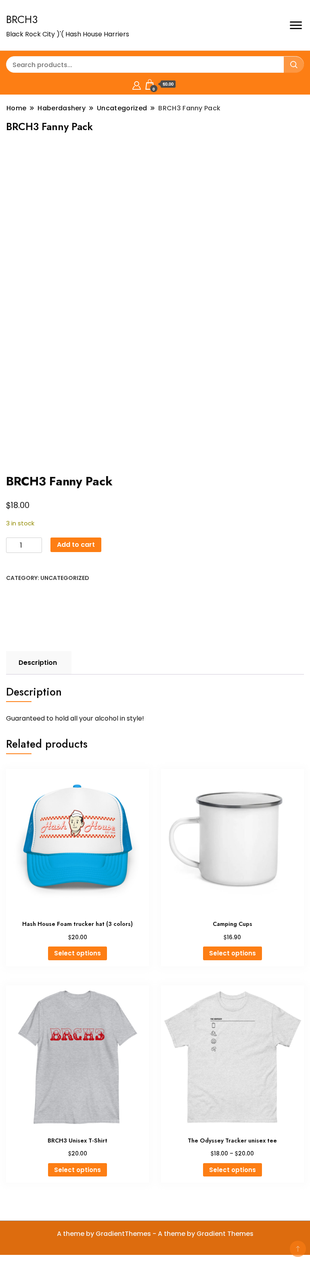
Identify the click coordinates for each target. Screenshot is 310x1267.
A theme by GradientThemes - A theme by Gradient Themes (155, 1233)
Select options (77, 953)
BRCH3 (22, 19)
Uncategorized (64, 578)
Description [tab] (38, 662)
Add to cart (76, 544)
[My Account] (136, 84)
